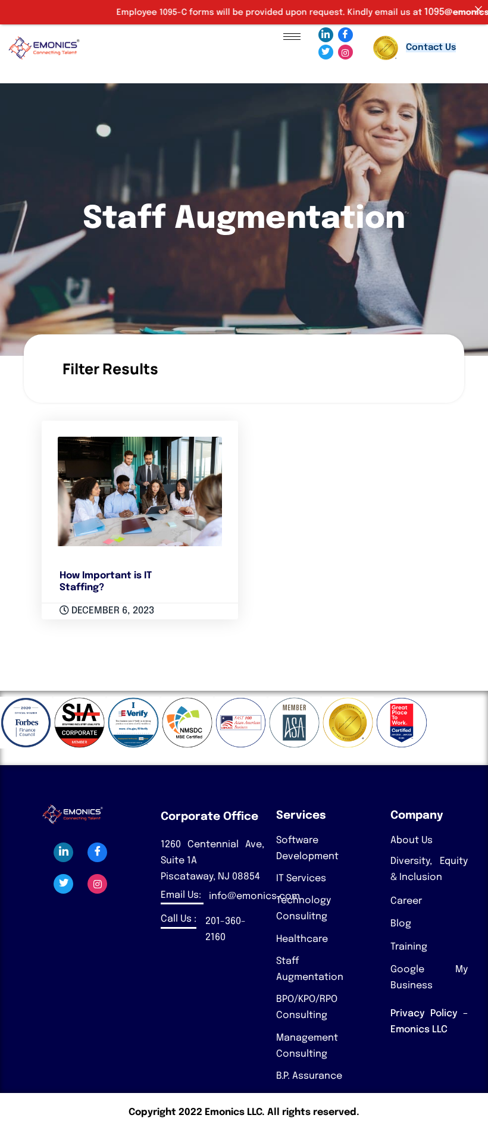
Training (408, 947)
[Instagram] (345, 52)
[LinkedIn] (325, 34)
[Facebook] (345, 34)
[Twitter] (325, 52)
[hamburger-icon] (292, 37)
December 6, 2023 (111, 611)
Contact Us (431, 47)
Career (406, 901)
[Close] (478, 9)
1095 (415, 12)
